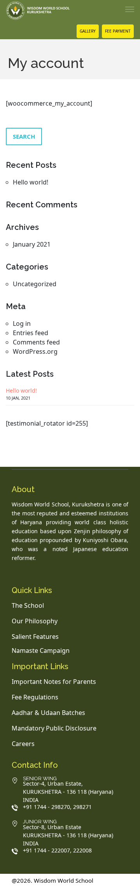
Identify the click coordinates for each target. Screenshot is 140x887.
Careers (23, 743)
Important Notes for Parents (54, 681)
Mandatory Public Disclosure (54, 728)
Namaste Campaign (41, 650)
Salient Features (35, 636)
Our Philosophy (35, 621)
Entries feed (30, 333)
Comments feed (36, 342)
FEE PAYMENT (118, 31)
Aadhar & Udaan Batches (48, 712)
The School (28, 605)
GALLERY (88, 31)
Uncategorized (34, 284)
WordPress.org (35, 351)
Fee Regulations (35, 697)
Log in (22, 323)
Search (24, 136)
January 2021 (32, 244)
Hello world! (30, 182)
